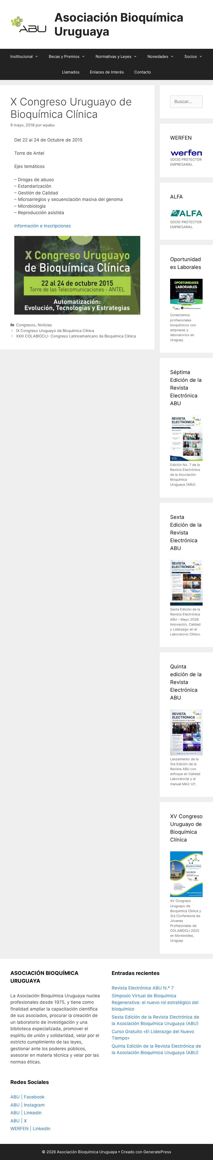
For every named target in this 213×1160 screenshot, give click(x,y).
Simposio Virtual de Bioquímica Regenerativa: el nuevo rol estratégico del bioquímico (155, 1002)
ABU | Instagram (27, 1105)
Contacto (142, 72)
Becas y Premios (64, 56)
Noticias (45, 325)
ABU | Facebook (27, 1097)
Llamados (70, 72)
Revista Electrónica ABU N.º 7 (143, 988)
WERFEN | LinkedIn (30, 1128)
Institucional (21, 56)
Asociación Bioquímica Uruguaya (118, 24)
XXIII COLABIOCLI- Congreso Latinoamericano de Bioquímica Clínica (76, 336)
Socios (190, 56)
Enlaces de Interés (107, 72)
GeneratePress (157, 1151)
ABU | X (18, 1120)
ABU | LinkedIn (26, 1112)
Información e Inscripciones (42, 225)
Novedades (158, 56)
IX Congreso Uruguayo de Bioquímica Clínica (55, 330)
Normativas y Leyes (113, 56)
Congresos (26, 325)
